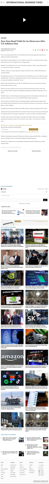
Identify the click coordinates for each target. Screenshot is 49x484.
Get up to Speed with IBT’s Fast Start (41, 220)
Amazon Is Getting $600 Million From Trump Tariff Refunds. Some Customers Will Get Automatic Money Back (12, 367)
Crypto (2, 476)
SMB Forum (12, 468)
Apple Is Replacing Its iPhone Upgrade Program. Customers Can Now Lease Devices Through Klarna (36, 430)
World (2, 465)
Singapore (31, 468)
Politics (2, 474)
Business (2, 470)
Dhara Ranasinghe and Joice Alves (9, 48)
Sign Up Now (17, 221)
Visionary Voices (13, 465)
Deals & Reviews (13, 476)
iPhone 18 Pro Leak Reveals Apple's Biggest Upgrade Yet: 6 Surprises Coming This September (10, 439)
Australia (30, 465)
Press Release (12, 472)
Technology (3, 472)
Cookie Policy (22, 472)
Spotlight (11, 470)
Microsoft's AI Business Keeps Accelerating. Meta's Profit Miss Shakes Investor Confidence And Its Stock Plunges (35, 409)
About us (21, 465)
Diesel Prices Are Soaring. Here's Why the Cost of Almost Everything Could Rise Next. (10, 452)
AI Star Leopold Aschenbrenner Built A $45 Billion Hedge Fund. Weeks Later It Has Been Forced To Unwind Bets (12, 346)
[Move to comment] (47, 50)
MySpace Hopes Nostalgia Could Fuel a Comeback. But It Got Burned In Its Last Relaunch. (10, 388)
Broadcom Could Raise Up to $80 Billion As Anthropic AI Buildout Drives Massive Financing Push (36, 246)
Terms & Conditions (23, 468)
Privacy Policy (36, 131)
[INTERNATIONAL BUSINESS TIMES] (24, 3)
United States (31, 472)
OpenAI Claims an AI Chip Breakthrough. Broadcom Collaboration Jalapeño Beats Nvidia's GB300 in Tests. (12, 267)
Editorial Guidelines (36, 151)
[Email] (45, 50)
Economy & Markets (4, 468)
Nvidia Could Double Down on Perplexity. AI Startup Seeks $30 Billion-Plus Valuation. (33, 452)
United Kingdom (32, 470)
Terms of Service (29, 131)
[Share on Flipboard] (40, 50)
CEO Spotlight (12, 474)
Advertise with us (23, 474)
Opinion (2, 478)
